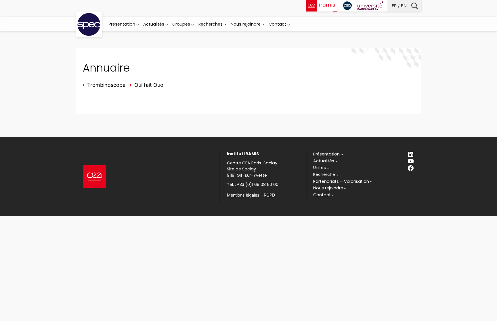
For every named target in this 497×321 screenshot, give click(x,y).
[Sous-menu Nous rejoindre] (262, 24)
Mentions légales (243, 195)
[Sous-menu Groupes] (192, 24)
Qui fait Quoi (149, 85)
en (404, 5)
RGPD (269, 195)
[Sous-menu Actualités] (166, 24)
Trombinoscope (106, 85)
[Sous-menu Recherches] (224, 24)
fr (394, 5)
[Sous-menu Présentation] (137, 24)
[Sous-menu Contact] (288, 24)
